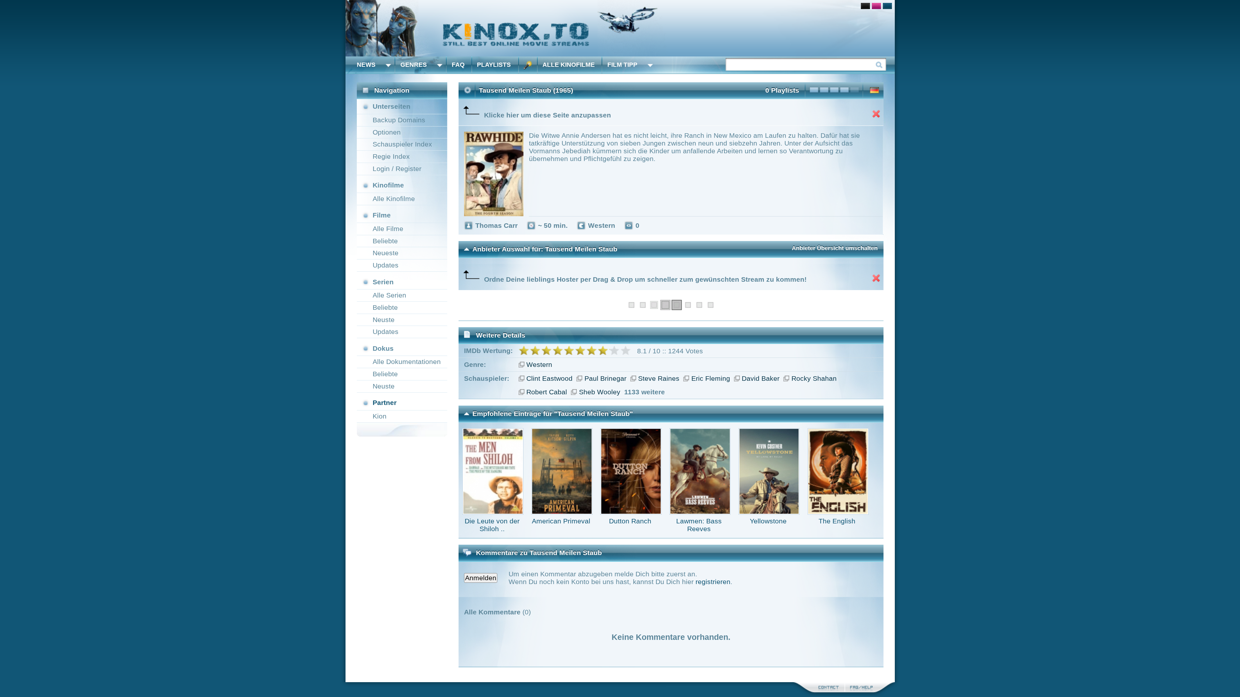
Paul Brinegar (605, 378)
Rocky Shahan (814, 378)
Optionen (387, 132)
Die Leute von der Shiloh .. (492, 524)
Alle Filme (388, 228)
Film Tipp (622, 64)
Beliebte (385, 241)
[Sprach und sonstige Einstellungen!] (528, 65)
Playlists (494, 64)
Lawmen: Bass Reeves (699, 524)
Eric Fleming (710, 378)
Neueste (385, 253)
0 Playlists (782, 90)
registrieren (713, 581)
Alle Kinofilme (568, 64)
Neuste (384, 319)
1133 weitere (644, 392)
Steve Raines (658, 378)
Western (539, 364)
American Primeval (561, 521)
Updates (385, 265)
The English (837, 521)
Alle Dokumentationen (407, 361)
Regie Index (391, 156)
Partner (385, 402)
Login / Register (397, 168)
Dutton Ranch (630, 521)
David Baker (761, 378)
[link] (620, 28)
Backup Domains (399, 120)
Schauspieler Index (402, 144)
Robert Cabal (546, 392)
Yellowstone (768, 521)
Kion (380, 416)
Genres (413, 64)
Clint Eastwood (549, 378)
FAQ (458, 64)
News (366, 64)
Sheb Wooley (599, 392)
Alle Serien (389, 295)
